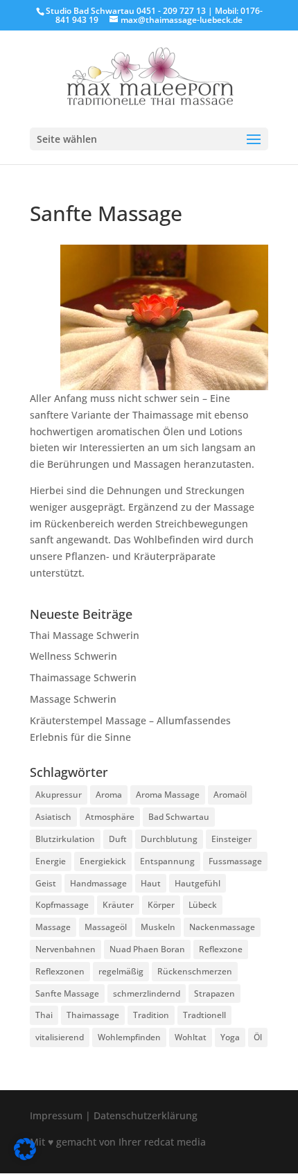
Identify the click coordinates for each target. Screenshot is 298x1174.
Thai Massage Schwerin (84, 635)
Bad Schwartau (178, 817)
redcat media (175, 1141)
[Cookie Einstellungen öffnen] (25, 1156)
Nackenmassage (222, 927)
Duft (118, 839)
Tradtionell (204, 1015)
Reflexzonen (60, 971)
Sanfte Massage (67, 993)
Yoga (230, 1037)
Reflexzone (221, 949)
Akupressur (58, 794)
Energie (50, 861)
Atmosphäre (109, 817)
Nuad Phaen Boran (147, 949)
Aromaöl (230, 794)
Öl (258, 1037)
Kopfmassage (62, 905)
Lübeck (203, 905)
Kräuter (118, 905)
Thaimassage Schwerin (83, 677)
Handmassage (98, 883)
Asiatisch (53, 817)
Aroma (109, 794)
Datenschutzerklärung (146, 1115)
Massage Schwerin (73, 699)
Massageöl (106, 927)
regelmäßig (120, 971)
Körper (161, 905)
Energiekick (103, 861)
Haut (151, 883)
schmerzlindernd (146, 993)
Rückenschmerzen (194, 971)
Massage (53, 927)
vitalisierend (59, 1037)
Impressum (56, 1115)
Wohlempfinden (129, 1037)
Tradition (151, 1015)
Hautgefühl (197, 883)
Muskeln (158, 927)
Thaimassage (93, 1015)
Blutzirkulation (65, 839)
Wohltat (191, 1037)
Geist (45, 883)
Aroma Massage (168, 794)
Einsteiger (231, 839)
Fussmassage (235, 861)
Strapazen (214, 993)
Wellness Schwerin (73, 656)
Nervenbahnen (65, 949)
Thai (44, 1015)
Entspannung (167, 861)
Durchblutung (169, 839)
